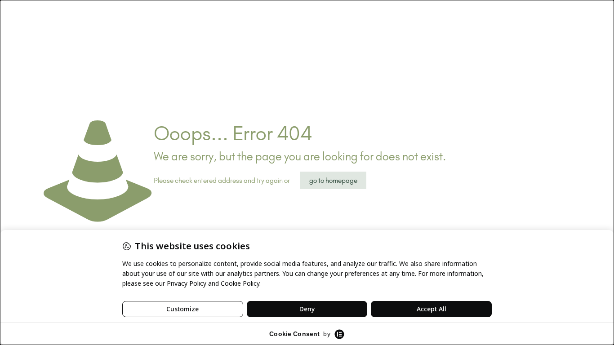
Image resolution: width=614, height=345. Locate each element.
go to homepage (333, 180)
